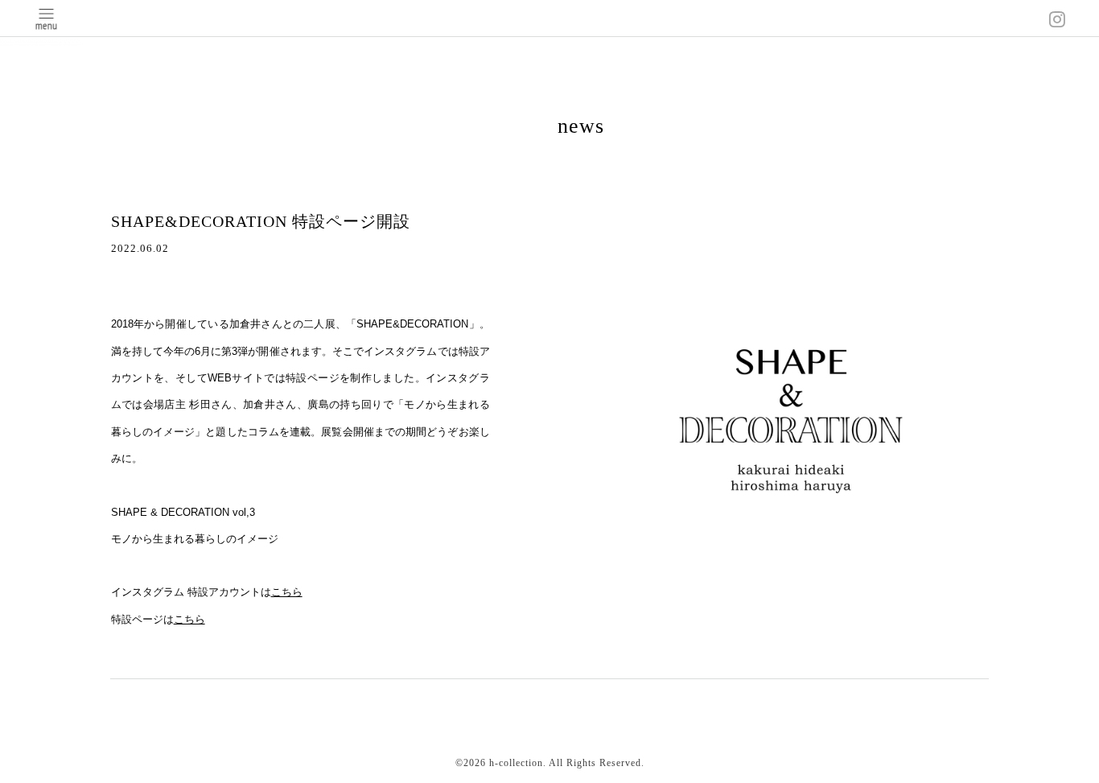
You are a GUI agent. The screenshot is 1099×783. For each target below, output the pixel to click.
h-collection (516, 763)
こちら (287, 592)
